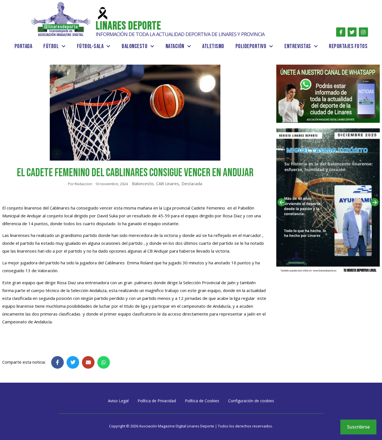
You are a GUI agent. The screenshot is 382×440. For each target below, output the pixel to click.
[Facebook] (340, 31)
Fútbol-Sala (90, 46)
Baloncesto (134, 46)
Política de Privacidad (157, 400)
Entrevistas (297, 46)
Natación (175, 46)
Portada (23, 46)
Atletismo (213, 46)
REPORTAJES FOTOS (348, 46)
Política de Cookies (202, 400)
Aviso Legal (118, 400)
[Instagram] (363, 31)
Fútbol (51, 46)
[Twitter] (352, 31)
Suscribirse (358, 427)
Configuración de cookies (251, 400)
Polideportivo (251, 46)
